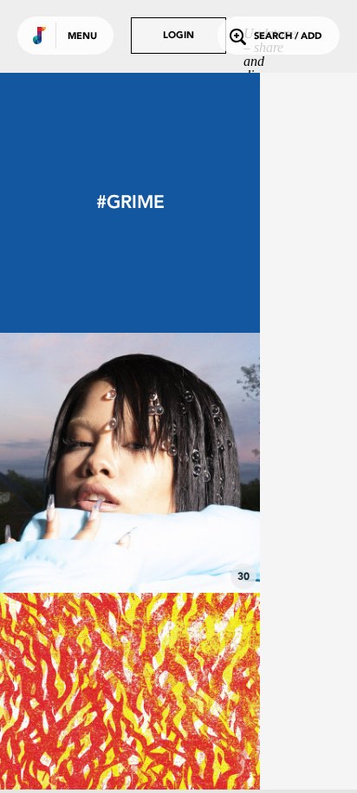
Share (184, 463)
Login (178, 36)
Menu (82, 37)
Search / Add (287, 37)
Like (75, 463)
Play (130, 463)
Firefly (130, 545)
